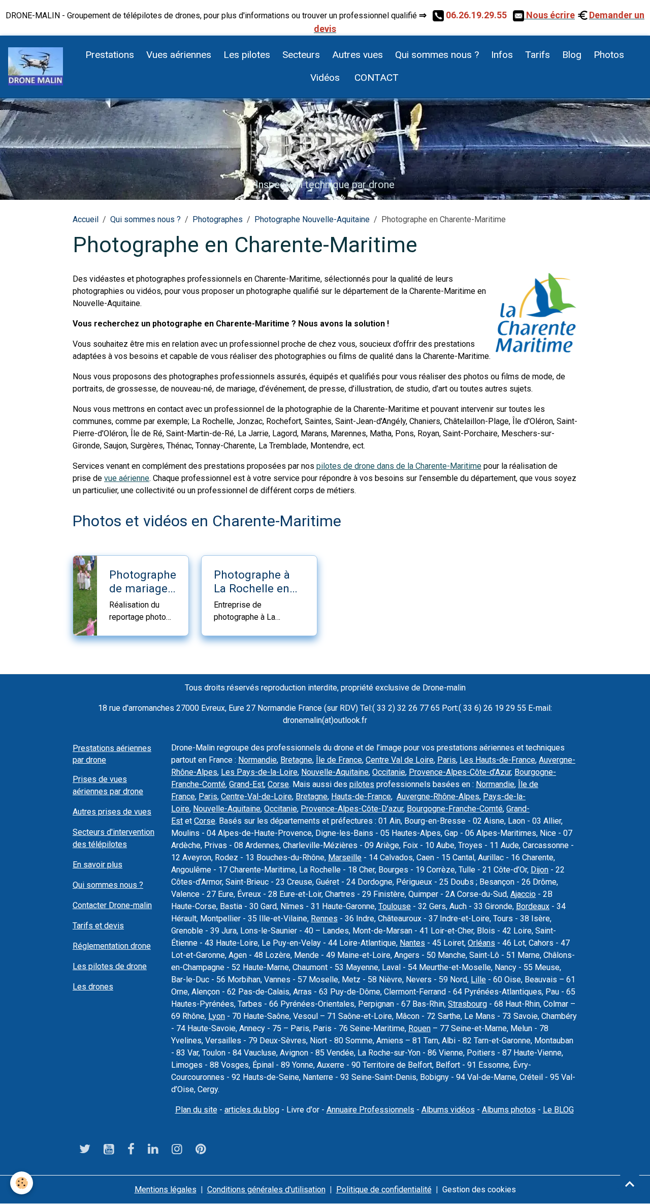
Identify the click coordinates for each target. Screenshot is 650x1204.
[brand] (35, 66)
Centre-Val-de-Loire (256, 796)
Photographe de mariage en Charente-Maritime (142, 581)
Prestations (109, 55)
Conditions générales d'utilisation (266, 1189)
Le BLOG (558, 1110)
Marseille (345, 857)
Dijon (539, 870)
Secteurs (301, 55)
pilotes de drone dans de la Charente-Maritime (398, 466)
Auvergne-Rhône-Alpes (438, 796)
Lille (478, 979)
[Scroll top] (629, 1183)
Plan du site (196, 1110)
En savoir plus (97, 864)
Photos (609, 55)
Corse (278, 784)
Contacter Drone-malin (112, 905)
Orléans (481, 943)
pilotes (361, 784)
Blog (571, 55)
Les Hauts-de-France (497, 760)
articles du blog (251, 1110)
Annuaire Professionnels (370, 1110)
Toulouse (394, 906)
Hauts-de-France (361, 796)
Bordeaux (532, 906)
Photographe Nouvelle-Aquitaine (312, 219)
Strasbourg (467, 1004)
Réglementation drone (112, 946)
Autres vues (357, 55)
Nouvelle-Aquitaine (335, 772)
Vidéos (325, 77)
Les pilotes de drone (110, 966)
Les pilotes (246, 55)
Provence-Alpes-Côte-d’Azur (460, 772)
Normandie (257, 760)
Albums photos (509, 1110)
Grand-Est (246, 784)
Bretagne (296, 760)
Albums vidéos (448, 1110)
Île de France (339, 760)
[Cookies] (21, 1182)
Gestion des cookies (479, 1189)
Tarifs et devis (98, 925)
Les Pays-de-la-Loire (259, 772)
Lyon (216, 1016)
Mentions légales (166, 1189)
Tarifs (537, 55)
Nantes (412, 943)
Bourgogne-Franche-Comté (455, 809)
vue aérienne (126, 478)
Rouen (419, 1028)
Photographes (217, 219)
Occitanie (388, 772)
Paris (446, 760)
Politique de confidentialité (384, 1189)
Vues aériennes (178, 55)
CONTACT (375, 77)
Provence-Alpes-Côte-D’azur (352, 809)
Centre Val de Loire (400, 760)
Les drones (93, 986)
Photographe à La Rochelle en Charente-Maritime (252, 581)
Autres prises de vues (112, 812)
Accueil (86, 219)
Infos (502, 55)
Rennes (324, 918)
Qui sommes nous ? (437, 55)
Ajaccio (523, 894)
